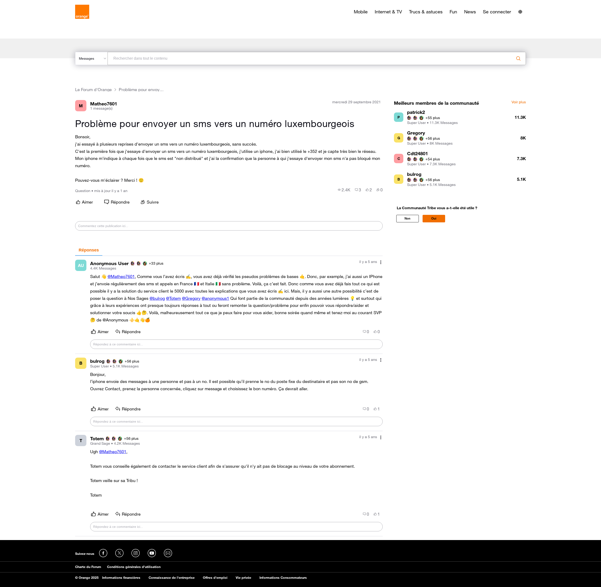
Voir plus (519, 102)
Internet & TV (388, 12)
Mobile (361, 12)
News (470, 12)
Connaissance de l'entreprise (172, 577)
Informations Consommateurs (283, 577)
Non (407, 218)
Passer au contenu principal (25, 3)
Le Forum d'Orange (93, 90)
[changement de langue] (520, 12)
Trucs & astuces (426, 12)
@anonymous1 (215, 298)
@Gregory (191, 298)
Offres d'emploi (215, 577)
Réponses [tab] (89, 250)
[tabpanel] (229, 396)
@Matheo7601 (121, 276)
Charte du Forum (88, 567)
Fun (453, 12)
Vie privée (243, 577)
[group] (344, 189)
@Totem (173, 298)
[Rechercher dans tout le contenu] (518, 58)
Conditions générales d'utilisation (134, 567)
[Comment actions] (381, 262)
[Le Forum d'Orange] (82, 11)
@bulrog (157, 298)
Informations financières (121, 577)
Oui (433, 218)
